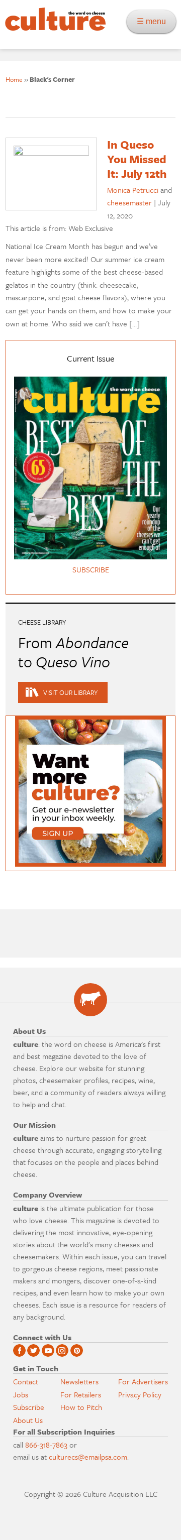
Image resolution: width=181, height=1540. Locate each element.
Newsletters (79, 1381)
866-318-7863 (46, 1444)
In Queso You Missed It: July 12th (137, 159)
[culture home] (53, 28)
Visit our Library (70, 692)
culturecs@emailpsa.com (88, 1456)
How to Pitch (81, 1406)
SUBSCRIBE (90, 569)
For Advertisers (143, 1381)
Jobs (20, 1394)
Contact (25, 1381)
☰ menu (154, 21)
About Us (28, 1420)
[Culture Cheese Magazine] (90, 999)
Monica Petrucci (132, 189)
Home (14, 79)
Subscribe (28, 1406)
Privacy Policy (139, 1394)
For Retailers (80, 1394)
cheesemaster (129, 202)
